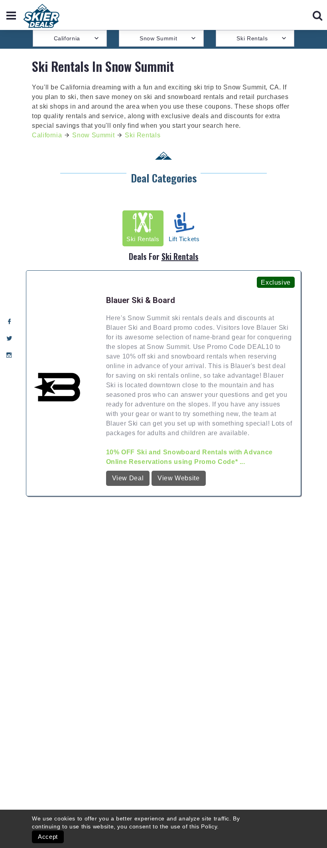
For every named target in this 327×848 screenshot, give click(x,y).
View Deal (128, 478)
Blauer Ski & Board (140, 300)
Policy (209, 826)
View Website (179, 478)
